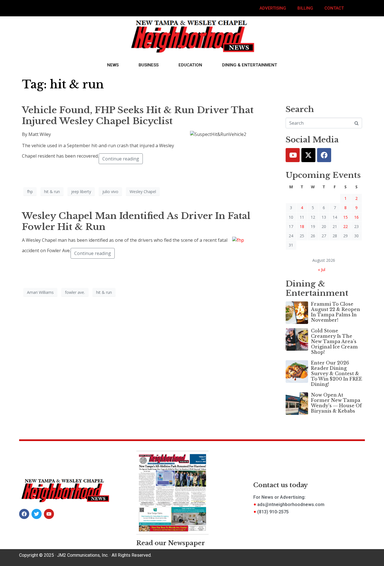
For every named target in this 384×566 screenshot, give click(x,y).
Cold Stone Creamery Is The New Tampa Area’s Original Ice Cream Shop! (334, 341)
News (113, 65)
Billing (305, 8)
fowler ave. (75, 292)
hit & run (52, 191)
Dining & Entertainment (249, 65)
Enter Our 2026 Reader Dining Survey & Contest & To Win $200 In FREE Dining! (336, 373)
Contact (334, 8)
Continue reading (120, 159)
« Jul (321, 269)
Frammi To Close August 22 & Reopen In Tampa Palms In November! (335, 312)
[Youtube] (293, 155)
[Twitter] (308, 155)
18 (302, 226)
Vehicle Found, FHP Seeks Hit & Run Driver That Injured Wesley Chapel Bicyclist (138, 115)
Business (149, 65)
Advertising (272, 8)
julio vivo (110, 191)
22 (345, 226)
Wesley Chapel (143, 191)
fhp (30, 191)
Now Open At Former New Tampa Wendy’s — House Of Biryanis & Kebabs (336, 403)
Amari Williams (40, 292)
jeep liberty (81, 191)
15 (345, 217)
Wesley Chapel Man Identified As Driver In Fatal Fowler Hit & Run (136, 221)
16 (356, 217)
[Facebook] (324, 155)
